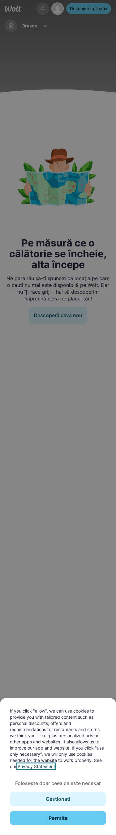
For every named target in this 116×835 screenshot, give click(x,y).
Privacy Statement (36, 766)
